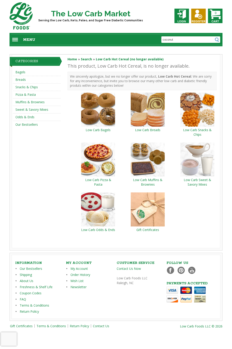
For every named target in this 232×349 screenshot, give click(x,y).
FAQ (23, 299)
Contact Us (101, 326)
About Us (26, 281)
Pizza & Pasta (25, 94)
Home (72, 59)
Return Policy (29, 311)
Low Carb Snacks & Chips (197, 132)
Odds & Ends (24, 117)
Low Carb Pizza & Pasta (98, 182)
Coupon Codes (30, 293)
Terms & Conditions (34, 305)
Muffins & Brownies (30, 102)
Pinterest (182, 270)
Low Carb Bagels (98, 130)
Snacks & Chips (26, 87)
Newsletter (78, 287)
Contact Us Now (129, 268)
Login (181, 16)
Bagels (20, 72)
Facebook (172, 270)
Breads (20, 79)
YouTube (193, 270)
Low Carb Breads (147, 130)
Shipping (26, 275)
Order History (80, 275)
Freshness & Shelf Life (36, 287)
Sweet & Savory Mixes (31, 109)
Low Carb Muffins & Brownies (147, 182)
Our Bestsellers (26, 124)
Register (198, 16)
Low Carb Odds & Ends (98, 230)
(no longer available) (130, 59)
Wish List (77, 281)
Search (86, 59)
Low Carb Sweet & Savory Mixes (197, 182)
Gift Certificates (147, 230)
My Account (79, 268)
